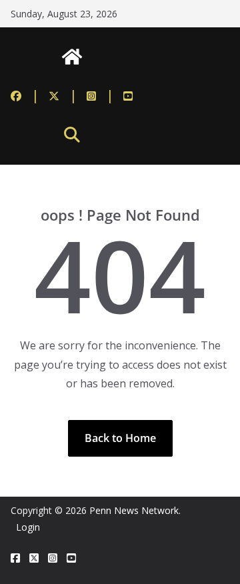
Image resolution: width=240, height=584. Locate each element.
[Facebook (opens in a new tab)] (25, 95)
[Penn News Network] (72, 56)
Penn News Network (134, 510)
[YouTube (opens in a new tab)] (128, 95)
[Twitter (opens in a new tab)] (63, 95)
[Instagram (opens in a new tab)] (100, 95)
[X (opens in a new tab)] (34, 558)
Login (28, 527)
